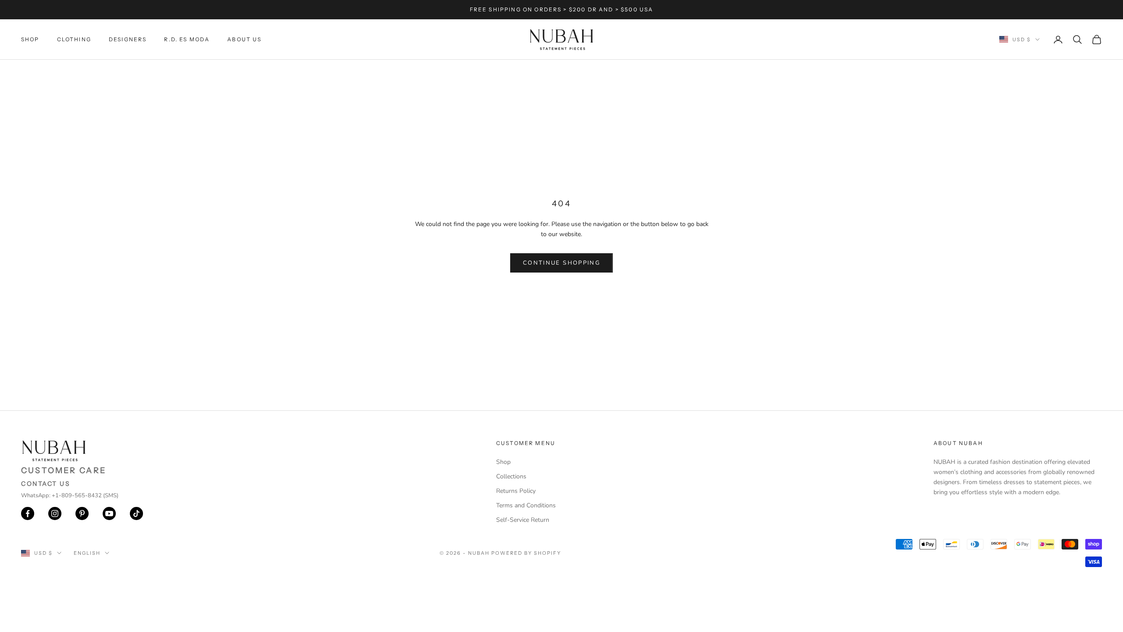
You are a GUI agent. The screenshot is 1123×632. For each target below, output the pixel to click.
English (87, 553)
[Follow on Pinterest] (82, 513)
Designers (128, 39)
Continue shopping (561, 263)
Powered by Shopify (526, 553)
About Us (244, 39)
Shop (30, 39)
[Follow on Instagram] (54, 513)
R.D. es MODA (187, 39)
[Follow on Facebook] (27, 513)
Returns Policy (516, 491)
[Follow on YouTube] (109, 513)
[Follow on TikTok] (136, 513)
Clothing (74, 39)
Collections (511, 476)
